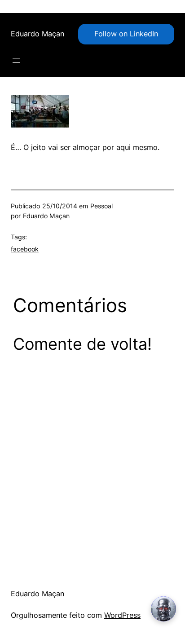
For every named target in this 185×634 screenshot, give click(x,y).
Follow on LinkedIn (126, 33)
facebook (25, 249)
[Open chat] (163, 608)
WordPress (122, 615)
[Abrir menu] (16, 60)
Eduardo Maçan (37, 33)
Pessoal (101, 206)
